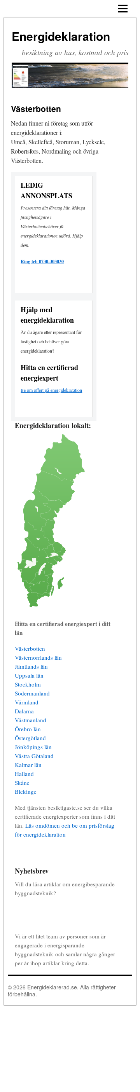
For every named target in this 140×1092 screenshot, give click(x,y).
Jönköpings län (33, 747)
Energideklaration (61, 36)
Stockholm (28, 684)
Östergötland (30, 738)
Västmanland (30, 720)
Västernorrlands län (38, 657)
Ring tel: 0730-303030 (42, 261)
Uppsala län (29, 675)
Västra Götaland (34, 756)
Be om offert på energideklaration (51, 390)
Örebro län (28, 729)
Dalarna (24, 711)
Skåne (22, 782)
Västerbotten (30, 648)
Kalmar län (28, 765)
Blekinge (26, 791)
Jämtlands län (31, 666)
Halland (24, 774)
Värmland (26, 702)
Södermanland (32, 693)
